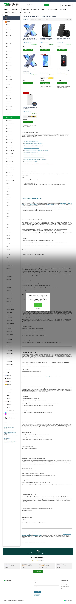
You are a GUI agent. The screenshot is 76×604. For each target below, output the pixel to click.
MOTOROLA (9, 390)
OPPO (8, 407)
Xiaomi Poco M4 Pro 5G (10, 150)
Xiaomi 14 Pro (8, 49)
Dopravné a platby (64, 584)
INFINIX (9, 398)
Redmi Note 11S (9, 312)
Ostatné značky (10, 410)
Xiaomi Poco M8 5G (9, 153)
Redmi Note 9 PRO (9, 284)
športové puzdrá (49, 376)
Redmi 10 (7, 230)
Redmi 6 (7, 202)
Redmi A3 (7, 189)
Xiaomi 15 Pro (8, 62)
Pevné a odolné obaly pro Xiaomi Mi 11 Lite (31, 148)
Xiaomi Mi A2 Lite (9, 90)
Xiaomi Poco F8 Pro (9, 136)
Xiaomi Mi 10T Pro (9, 109)
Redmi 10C (8, 238)
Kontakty (62, 583)
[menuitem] (7, 9)
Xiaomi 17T (8, 84)
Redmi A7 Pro (8, 197)
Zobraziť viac (38, 571)
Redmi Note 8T (8, 279)
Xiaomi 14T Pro (8, 57)
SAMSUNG (9, 372)
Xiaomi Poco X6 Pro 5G (10, 169)
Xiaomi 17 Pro (8, 76)
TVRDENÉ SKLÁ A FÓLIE (12, 414)
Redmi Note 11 (8, 301)
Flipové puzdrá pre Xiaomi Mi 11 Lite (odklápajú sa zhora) (34, 157)
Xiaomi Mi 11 (8, 112)
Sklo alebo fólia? (7, 438)
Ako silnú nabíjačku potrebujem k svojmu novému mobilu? (10, 441)
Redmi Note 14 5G (9, 348)
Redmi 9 (7, 219)
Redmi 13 (7, 246)
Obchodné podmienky (65, 586)
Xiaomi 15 (7, 60)
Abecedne (46, 19)
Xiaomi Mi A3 (8, 93)
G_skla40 (50, 78)
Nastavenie (38, 308)
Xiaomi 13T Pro (8, 43)
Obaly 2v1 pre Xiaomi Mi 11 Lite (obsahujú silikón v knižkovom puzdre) (36, 154)
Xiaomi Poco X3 (8, 158)
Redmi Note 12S (9, 317)
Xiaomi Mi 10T (8, 104)
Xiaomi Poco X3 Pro (9, 161)
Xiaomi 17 (7, 73)
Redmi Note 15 (8, 359)
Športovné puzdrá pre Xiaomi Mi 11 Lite (31, 152)
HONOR (9, 375)
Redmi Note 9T (8, 287)
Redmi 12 (7, 241)
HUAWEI (9, 381)
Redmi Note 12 (8, 315)
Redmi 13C (8, 249)
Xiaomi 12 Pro (8, 27)
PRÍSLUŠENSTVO (11, 418)
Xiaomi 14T (8, 54)
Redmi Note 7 (8, 271)
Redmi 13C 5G (8, 252)
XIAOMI (8, 21)
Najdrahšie (40, 19)
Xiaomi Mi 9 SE (8, 98)
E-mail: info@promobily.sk (29, 1)
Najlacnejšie (33, 19)
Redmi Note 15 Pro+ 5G (10, 369)
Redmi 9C (7, 224)
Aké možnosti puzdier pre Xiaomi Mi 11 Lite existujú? (33, 143)
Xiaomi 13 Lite (8, 35)
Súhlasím (39, 305)
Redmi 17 (7, 263)
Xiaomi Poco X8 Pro (9, 178)
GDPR (62, 588)
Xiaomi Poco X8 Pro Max (10, 180)
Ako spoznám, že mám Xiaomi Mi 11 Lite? (31, 141)
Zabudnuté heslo (37, 595)
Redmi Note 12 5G (9, 320)
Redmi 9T (7, 227)
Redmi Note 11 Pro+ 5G (10, 309)
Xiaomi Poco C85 (9, 125)
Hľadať (46, 4)
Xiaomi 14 (7, 46)
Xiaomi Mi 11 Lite (9, 117)
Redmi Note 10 (8, 290)
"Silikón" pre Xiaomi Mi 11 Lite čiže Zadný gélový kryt (33, 145)
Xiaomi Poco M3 (9, 142)
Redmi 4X (7, 200)
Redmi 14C (8, 254)
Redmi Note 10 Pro (9, 293)
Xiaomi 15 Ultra (8, 65)
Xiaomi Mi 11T (8, 114)
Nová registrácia (37, 594)
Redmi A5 (7, 194)
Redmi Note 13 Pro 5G (10, 337)
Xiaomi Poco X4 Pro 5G (10, 164)
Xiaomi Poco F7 (8, 131)
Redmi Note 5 (8, 268)
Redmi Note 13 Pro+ (9, 339)
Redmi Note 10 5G (9, 295)
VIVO (8, 387)
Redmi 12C (8, 243)
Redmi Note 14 (8, 342)
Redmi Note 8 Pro (9, 276)
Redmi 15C (8, 260)
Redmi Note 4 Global (9, 265)
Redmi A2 (7, 186)
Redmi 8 (7, 213)
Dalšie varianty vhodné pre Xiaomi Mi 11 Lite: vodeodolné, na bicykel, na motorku (38, 163)
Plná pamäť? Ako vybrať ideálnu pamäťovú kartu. (10, 433)
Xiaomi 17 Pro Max (9, 79)
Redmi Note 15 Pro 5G (10, 367)
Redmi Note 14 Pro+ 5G (10, 356)
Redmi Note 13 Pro (9, 334)
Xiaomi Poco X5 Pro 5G (10, 167)
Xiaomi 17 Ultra (8, 82)
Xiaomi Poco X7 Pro (9, 175)
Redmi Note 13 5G (9, 331)
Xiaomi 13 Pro (8, 38)
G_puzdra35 (34, 116)
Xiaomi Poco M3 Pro (9, 145)
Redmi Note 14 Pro (9, 350)
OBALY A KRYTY (11, 18)
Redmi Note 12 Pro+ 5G (10, 326)
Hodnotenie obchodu (38, 557)
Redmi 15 (7, 257)
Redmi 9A (7, 221)
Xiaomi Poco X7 (8, 172)
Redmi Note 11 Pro (9, 304)
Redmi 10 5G (8, 232)
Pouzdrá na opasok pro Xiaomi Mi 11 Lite (31, 161)
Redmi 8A (7, 216)
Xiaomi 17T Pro (8, 87)
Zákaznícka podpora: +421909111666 (45, 1)
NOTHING (9, 404)
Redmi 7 (7, 208)
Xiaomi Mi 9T (8, 101)
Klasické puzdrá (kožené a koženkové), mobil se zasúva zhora (35, 159)
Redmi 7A (7, 210)
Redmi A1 (7, 183)
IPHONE (9, 378)
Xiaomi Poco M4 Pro (9, 147)
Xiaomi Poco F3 (8, 128)
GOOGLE (9, 393)
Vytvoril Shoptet (69, 600)
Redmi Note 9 (8, 282)
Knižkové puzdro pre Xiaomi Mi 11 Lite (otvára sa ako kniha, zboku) (36, 150)
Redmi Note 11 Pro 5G (10, 306)
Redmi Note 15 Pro (9, 364)
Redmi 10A (8, 235)
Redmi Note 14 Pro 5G (10, 353)
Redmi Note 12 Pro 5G (10, 323)
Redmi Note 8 (8, 274)
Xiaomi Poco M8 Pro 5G (10, 156)
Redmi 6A (7, 205)
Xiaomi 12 (7, 24)
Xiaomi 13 (7, 32)
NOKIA (8, 395)
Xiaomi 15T (8, 68)
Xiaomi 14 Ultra (8, 51)
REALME (9, 384)
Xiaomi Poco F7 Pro (9, 134)
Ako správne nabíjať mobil (9, 427)
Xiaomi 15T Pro (8, 71)
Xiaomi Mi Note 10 (9, 120)
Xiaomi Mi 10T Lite (9, 106)
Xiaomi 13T (8, 40)
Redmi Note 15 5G (9, 361)
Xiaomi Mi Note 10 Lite (10, 123)
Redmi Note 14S (9, 345)
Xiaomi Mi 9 (8, 95)
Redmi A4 (7, 191)
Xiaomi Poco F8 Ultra (9, 139)
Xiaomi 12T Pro (8, 29)
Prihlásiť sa (37, 591)
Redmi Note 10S (9, 298)
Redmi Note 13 (8, 328)
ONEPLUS (9, 401)
